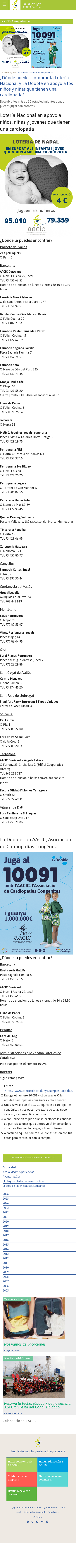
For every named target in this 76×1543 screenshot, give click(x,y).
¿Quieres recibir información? (26, 1507)
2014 (6, 1249)
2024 (6, 1203)
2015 (6, 1244)
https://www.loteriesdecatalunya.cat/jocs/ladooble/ (39, 1090)
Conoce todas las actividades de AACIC (32, 1157)
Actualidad (9, 1167)
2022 (6, 1212)
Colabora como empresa (17, 1478)
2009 (6, 1272)
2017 (6, 1235)
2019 (6, 1226)
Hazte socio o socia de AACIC (20, 1463)
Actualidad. (23, 72)
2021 (6, 1217)
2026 (6, 1194)
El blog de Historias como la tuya (23, 1181)
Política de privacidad (34, 1512)
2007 (6, 1281)
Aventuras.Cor (11, 1176)
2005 (6, 1290)
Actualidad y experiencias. (42, 72)
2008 (6, 1276)
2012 (6, 1258)
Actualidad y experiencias (18, 1171)
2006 (6, 1285)
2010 (6, 1267)
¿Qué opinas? (50, 1507)
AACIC (32, 5)
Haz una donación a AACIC (51, 1463)
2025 (6, 1198)
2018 (6, 1230)
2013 (6, 1253)
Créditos (37, 1517)
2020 (6, 1221)
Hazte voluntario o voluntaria (50, 1478)
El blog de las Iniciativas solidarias (24, 1185)
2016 (6, 1239)
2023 (6, 1207)
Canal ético (53, 1512)
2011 (6, 1262)
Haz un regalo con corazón (19, 1493)
